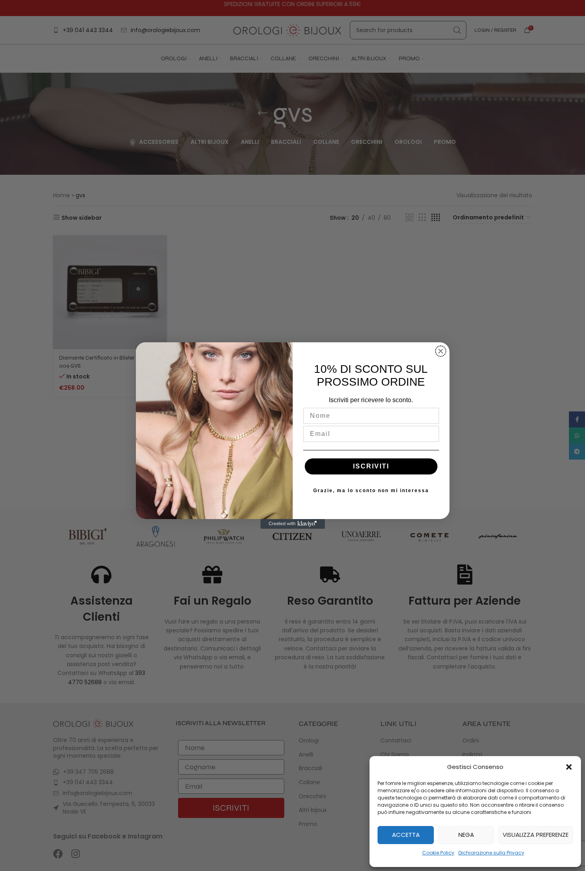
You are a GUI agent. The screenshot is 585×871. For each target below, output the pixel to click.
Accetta (406, 834)
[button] (569, 767)
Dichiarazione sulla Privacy (491, 852)
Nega (466, 834)
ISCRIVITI (371, 466)
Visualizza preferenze (536, 834)
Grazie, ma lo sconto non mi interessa (371, 490)
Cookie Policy (438, 852)
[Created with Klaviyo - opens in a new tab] (293, 524)
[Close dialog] (440, 351)
